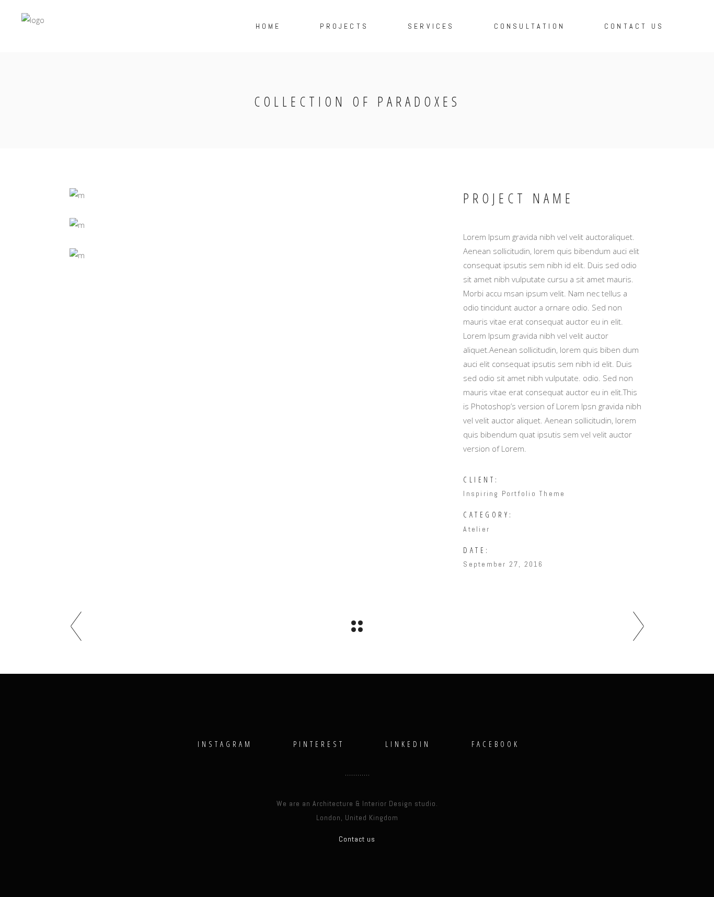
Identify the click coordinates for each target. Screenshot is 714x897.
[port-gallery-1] (258, 225)
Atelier (476, 529)
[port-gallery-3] (258, 255)
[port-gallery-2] (258, 195)
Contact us (357, 839)
